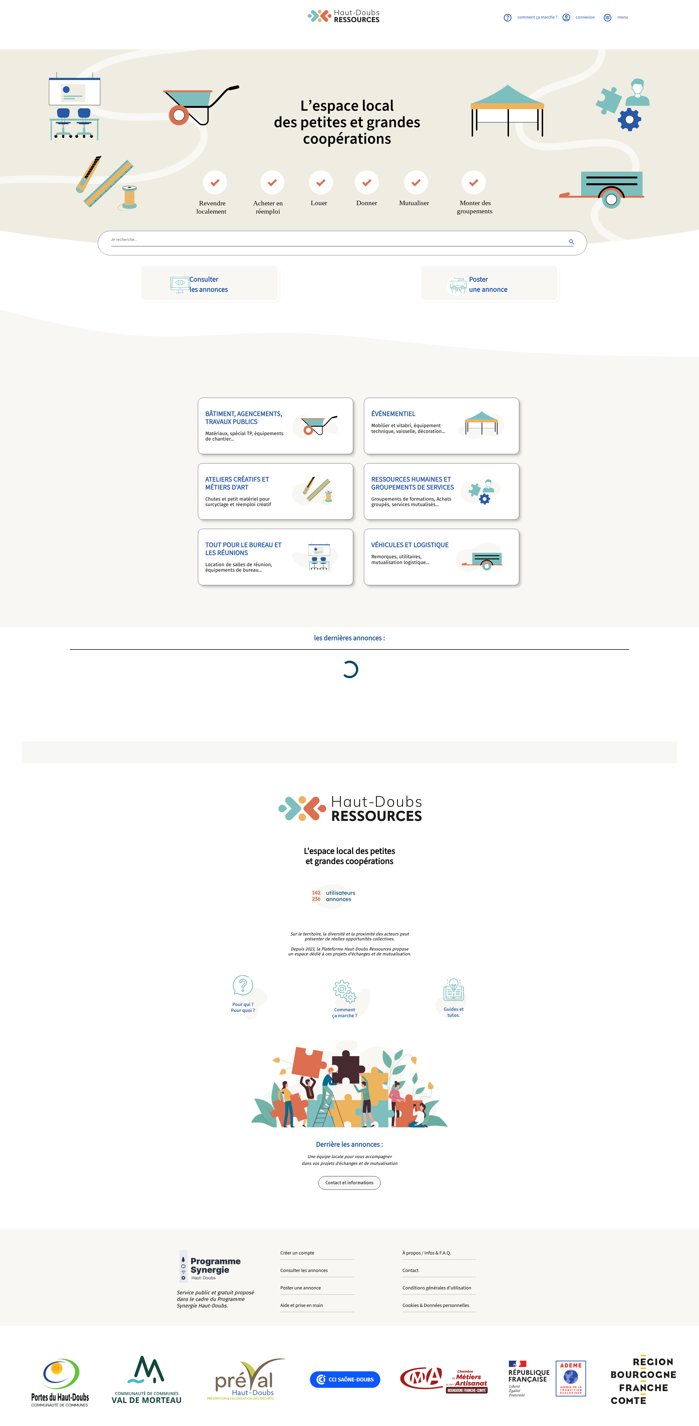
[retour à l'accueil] (349, 16)
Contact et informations (349, 1182)
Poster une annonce (300, 1288)
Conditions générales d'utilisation (436, 1288)
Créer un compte (297, 1253)
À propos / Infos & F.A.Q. (426, 1253)
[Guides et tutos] (489, 998)
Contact (410, 1270)
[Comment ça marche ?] (349, 998)
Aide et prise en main (301, 1305)
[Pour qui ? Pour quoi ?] (210, 998)
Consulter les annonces (304, 1270)
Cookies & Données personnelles (435, 1305)
